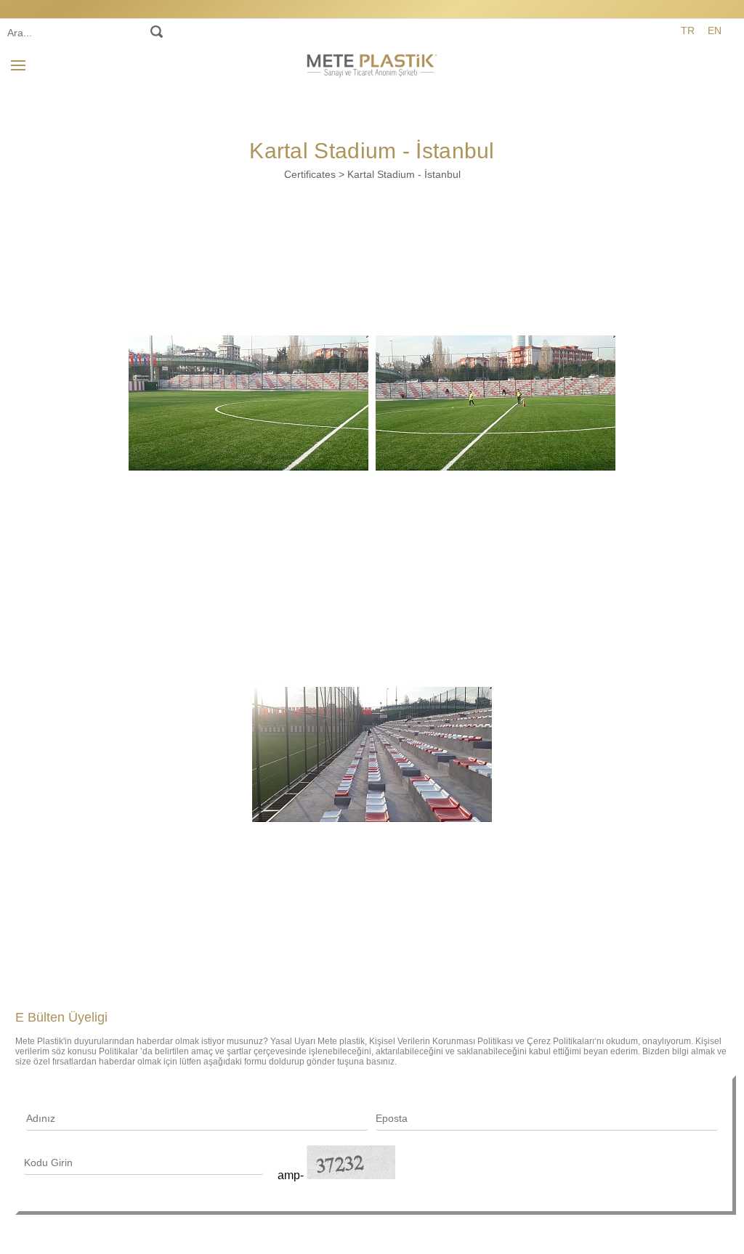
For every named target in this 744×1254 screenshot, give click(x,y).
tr (688, 30)
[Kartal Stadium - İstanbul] (248, 403)
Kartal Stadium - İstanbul (404, 174)
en (714, 30)
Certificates (310, 174)
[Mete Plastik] (372, 63)
